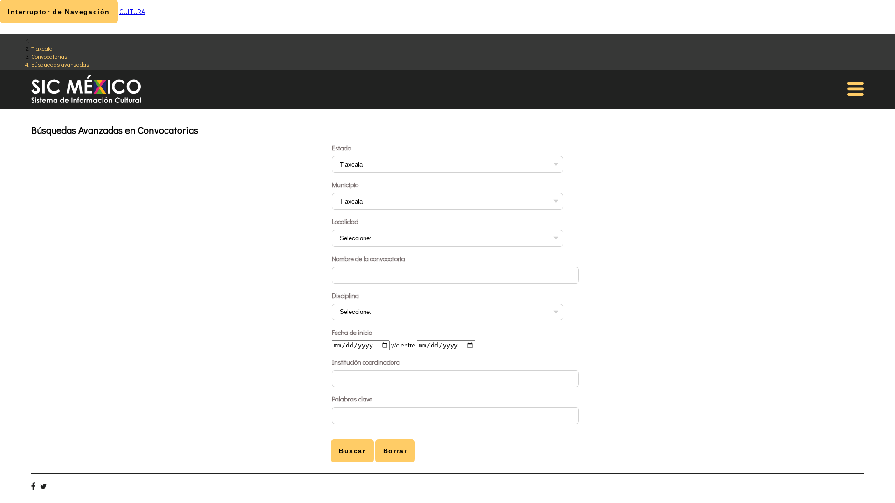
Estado (341, 147)
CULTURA (132, 11)
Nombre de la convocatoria (368, 258)
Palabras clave (352, 398)
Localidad (345, 221)
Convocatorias (49, 56)
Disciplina (345, 295)
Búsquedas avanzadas (60, 64)
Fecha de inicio (352, 332)
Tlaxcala (42, 48)
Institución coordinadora (366, 362)
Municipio (345, 184)
